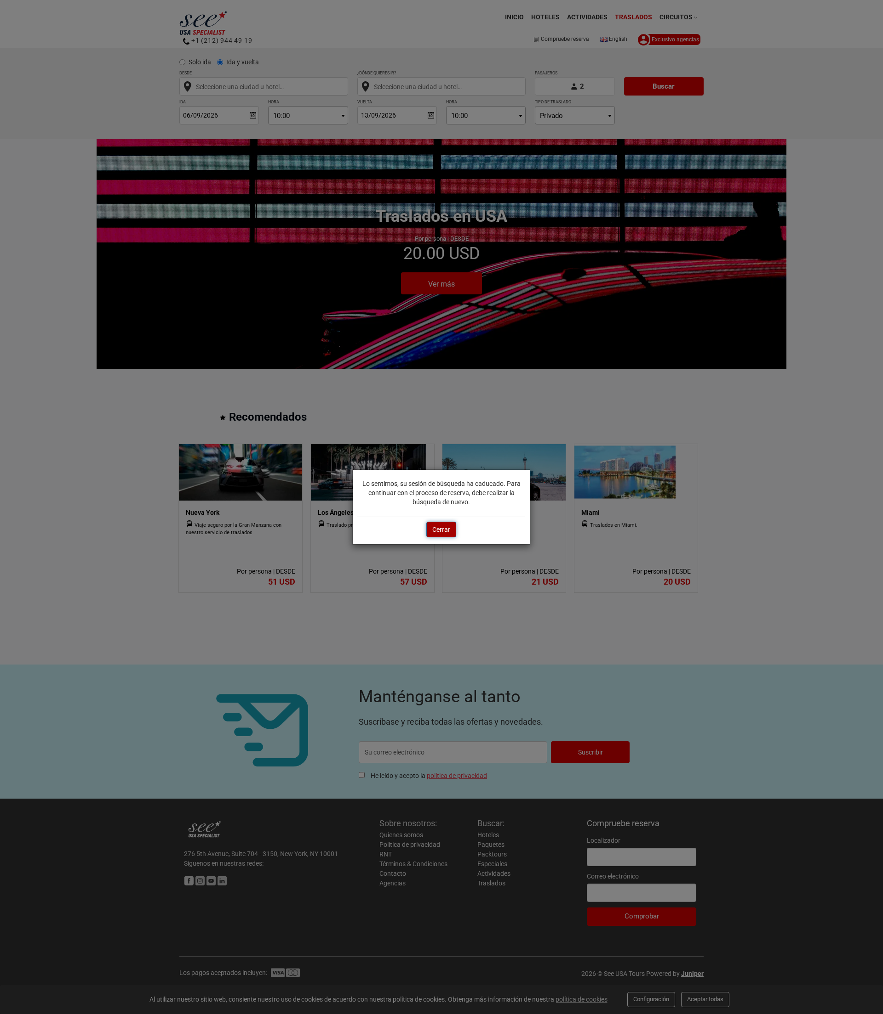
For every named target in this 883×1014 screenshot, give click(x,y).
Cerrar (441, 529)
